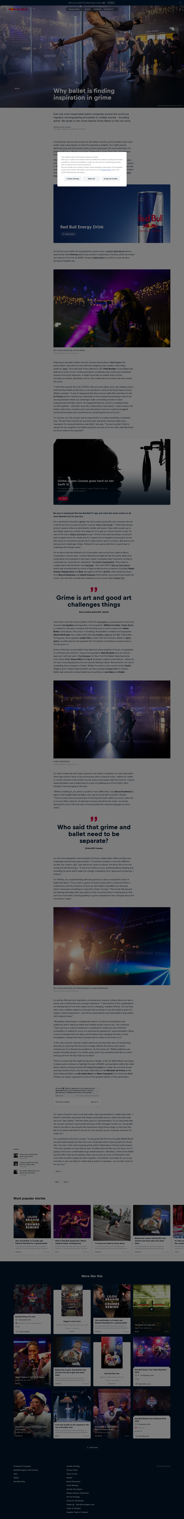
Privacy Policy (106, 170)
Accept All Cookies (110, 179)
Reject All (91, 179)
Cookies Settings (73, 179)
